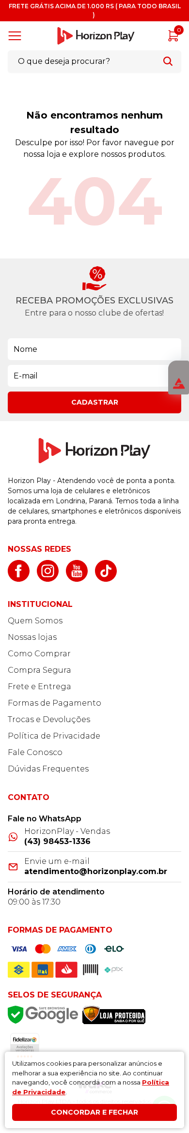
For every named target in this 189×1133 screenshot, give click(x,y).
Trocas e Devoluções (49, 719)
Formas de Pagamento (54, 703)
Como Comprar (39, 653)
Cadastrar (94, 402)
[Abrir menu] (17, 35)
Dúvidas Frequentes (48, 768)
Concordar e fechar (94, 1112)
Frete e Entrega (39, 686)
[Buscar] (168, 61)
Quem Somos (35, 620)
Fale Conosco (35, 752)
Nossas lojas (32, 637)
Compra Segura (39, 670)
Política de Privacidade (54, 735)
